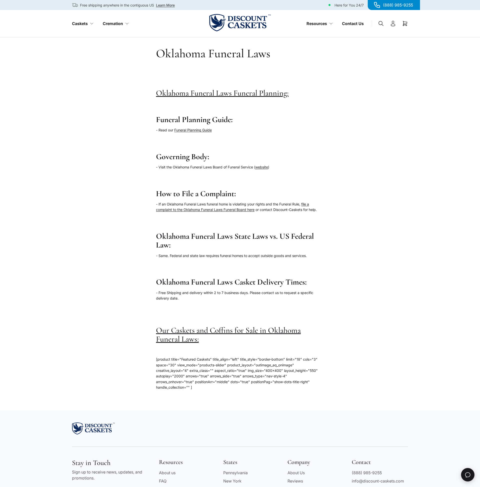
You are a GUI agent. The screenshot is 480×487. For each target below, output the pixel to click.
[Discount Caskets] (240, 22)
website (261, 167)
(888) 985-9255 (367, 472)
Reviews (295, 480)
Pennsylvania (235, 472)
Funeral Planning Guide (193, 130)
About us (167, 472)
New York (232, 480)
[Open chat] (467, 474)
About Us (296, 472)
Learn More (165, 5)
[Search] (381, 24)
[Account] (393, 24)
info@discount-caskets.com (378, 480)
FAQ (162, 480)
